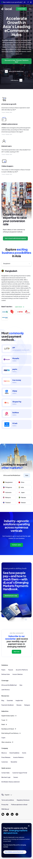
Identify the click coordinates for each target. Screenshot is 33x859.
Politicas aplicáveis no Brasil (19, 804)
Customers (4, 762)
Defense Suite (5, 674)
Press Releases (5, 757)
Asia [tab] (26, 475)
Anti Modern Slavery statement (10, 782)
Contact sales (16, 545)
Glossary (18, 705)
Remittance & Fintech (7, 729)
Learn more (18, 307)
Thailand (8, 502)
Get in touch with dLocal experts (15, 238)
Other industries (6, 742)
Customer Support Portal (19, 773)
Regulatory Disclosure (23, 800)
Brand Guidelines (14, 753)
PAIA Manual (5, 809)
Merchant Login (5, 777)
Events (24, 753)
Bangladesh (9, 482)
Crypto (3, 737)
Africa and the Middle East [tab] (11, 475)
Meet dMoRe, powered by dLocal (14, 852)
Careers (15, 777)
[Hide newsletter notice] (29, 826)
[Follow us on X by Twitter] (7, 814)
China (22, 482)
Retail (3, 724)
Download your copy (11, 595)
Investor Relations (18, 757)
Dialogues (27, 705)
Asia (21, 685)
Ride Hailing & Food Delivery (10, 733)
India (22, 487)
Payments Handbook (7, 705)
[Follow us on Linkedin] (12, 814)
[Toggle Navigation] (30, 9)
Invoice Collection (18, 674)
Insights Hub (19, 700)
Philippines (8, 487)
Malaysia (8, 497)
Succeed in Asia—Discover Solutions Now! (16, 61)
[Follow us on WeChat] (2, 814)
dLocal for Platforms (22, 670)
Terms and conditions (7, 800)
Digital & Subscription (7, 715)
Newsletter (14, 762)
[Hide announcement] (31, 2)
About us (4, 753)
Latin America (14, 80)
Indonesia (8, 492)
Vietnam (23, 502)
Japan (23, 492)
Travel (3, 720)
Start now (16, 651)
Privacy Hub (4, 804)
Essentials (10, 700)
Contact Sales (21, 8)
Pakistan (23, 497)
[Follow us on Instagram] (16, 814)
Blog (2, 700)
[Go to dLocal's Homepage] (6, 9)
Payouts (10, 670)
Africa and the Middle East (16, 71)
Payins (3, 670)
